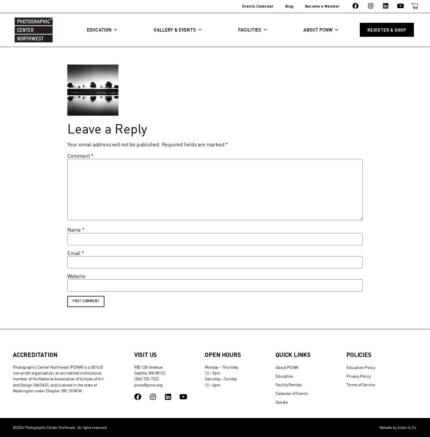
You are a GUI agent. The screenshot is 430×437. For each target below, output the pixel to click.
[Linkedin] (385, 6)
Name (76, 230)
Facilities (249, 29)
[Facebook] (355, 6)
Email (75, 253)
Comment (80, 156)
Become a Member (322, 6)
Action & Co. (407, 427)
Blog (289, 6)
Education (99, 29)
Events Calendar (258, 6)
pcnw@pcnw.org (148, 384)
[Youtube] (400, 6)
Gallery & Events (175, 29)
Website (76, 276)
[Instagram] (370, 6)
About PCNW (318, 29)
